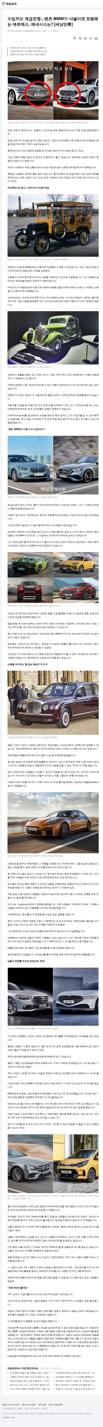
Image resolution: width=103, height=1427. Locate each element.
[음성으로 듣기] (80, 38)
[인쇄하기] (96, 38)
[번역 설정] (85, 38)
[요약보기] (74, 38)
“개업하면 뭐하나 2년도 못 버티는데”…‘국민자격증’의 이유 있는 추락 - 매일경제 (76, 1372)
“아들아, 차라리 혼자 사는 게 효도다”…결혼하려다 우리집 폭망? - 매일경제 (31, 1376)
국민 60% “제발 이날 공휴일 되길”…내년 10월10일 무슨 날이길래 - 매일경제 (31, 1372)
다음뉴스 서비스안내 (10, 1404)
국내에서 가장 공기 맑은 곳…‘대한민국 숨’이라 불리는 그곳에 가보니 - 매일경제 (76, 1380)
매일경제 (11, 3)
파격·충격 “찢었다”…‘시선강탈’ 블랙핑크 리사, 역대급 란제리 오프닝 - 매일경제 (76, 1376)
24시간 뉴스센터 (29, 1404)
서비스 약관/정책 (55, 1404)
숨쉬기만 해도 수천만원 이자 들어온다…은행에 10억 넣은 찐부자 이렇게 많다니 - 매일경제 (76, 1384)
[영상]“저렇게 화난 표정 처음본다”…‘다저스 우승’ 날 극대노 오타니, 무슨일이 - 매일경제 (31, 1380)
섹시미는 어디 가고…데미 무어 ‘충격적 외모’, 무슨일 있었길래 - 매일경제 (31, 1384)
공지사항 (42, 1404)
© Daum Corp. (8, 1417)
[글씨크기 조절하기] (90, 38)
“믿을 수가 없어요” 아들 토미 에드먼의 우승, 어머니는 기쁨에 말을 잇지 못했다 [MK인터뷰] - (76, 1388)
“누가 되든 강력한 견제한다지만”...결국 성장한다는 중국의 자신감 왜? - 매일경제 (31, 1388)
